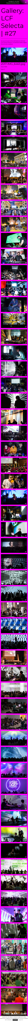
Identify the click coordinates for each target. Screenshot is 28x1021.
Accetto (15, 1019)
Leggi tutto (20, 1019)
